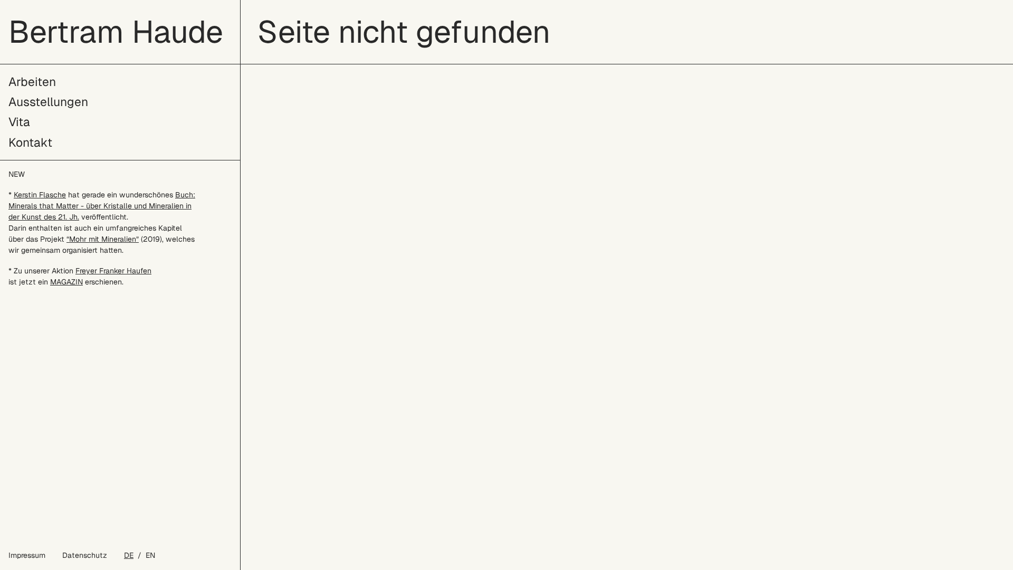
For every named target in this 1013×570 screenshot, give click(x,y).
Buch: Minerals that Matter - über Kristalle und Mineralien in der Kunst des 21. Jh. (101, 206)
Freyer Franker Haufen (113, 271)
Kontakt (30, 142)
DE (128, 555)
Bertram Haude (115, 32)
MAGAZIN (66, 282)
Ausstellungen (48, 102)
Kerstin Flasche (40, 195)
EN (150, 555)
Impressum (26, 555)
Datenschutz (84, 555)
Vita (19, 122)
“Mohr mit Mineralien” (102, 239)
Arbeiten (32, 82)
